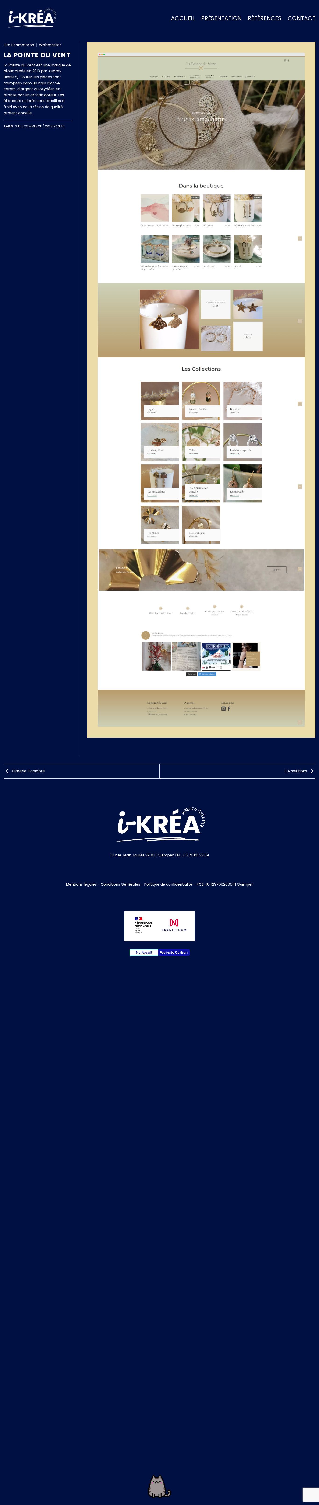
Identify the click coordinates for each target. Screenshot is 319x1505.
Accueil (183, 18)
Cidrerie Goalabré (28, 771)
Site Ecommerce (19, 45)
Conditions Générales (120, 884)
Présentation (221, 18)
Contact (301, 18)
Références (265, 18)
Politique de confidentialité (168, 884)
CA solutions (296, 771)
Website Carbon (174, 952)
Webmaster (50, 45)
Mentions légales (81, 884)
